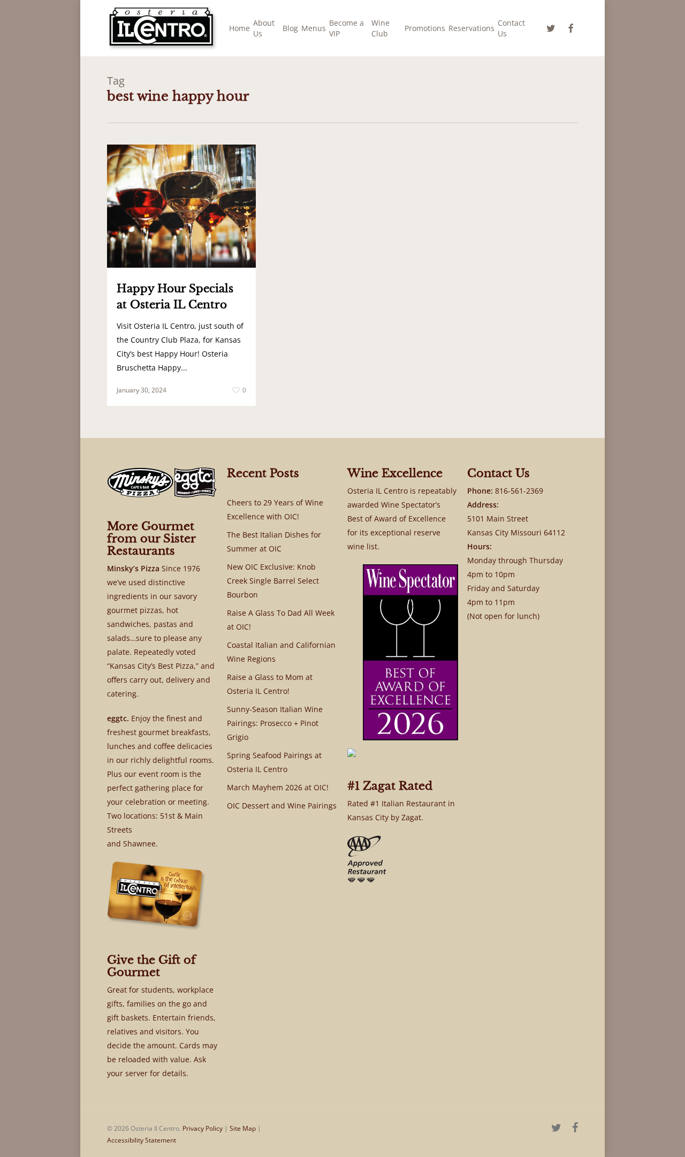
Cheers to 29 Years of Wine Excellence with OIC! (275, 509)
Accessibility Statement (141, 1140)
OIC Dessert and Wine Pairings (282, 805)
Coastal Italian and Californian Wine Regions (281, 652)
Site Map (243, 1128)
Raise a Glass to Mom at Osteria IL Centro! (270, 684)
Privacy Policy (202, 1128)
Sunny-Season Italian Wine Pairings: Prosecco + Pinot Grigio (275, 723)
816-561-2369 (519, 491)
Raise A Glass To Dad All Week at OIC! (280, 620)
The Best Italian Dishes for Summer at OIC (274, 542)
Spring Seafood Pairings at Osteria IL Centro (274, 762)
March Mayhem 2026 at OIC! (278, 787)
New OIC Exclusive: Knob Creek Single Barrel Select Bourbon (273, 581)
